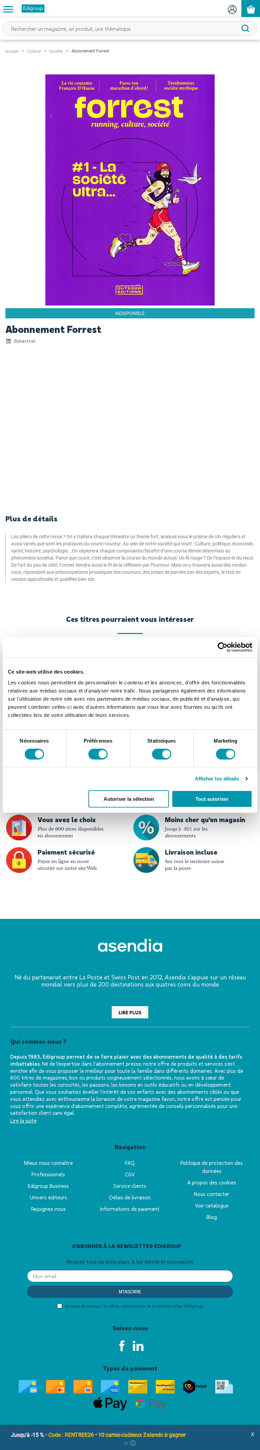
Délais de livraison (130, 1197)
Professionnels (48, 1174)
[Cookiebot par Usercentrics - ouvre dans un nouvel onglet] (222, 647)
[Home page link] (32, 8)
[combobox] (130, 28)
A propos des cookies (211, 1182)
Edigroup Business (48, 1185)
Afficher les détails (217, 778)
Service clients (129, 1185)
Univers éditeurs (48, 1197)
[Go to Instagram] (138, 1346)
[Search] (245, 28)
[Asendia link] (130, 946)
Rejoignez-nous (48, 1208)
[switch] (98, 754)
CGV (130, 1174)
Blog (212, 1217)
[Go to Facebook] (122, 1346)
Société (56, 51)
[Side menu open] (8, 9)
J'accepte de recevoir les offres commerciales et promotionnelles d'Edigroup (133, 1306)
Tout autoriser (212, 799)
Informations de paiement (129, 1208)
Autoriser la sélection (129, 799)
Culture (34, 51)
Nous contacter (212, 1194)
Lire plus (130, 1012)
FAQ (130, 1162)
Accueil (12, 51)
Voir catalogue (212, 1205)
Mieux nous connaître (48, 1162)
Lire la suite (23, 1120)
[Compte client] (232, 8)
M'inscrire (130, 1291)
